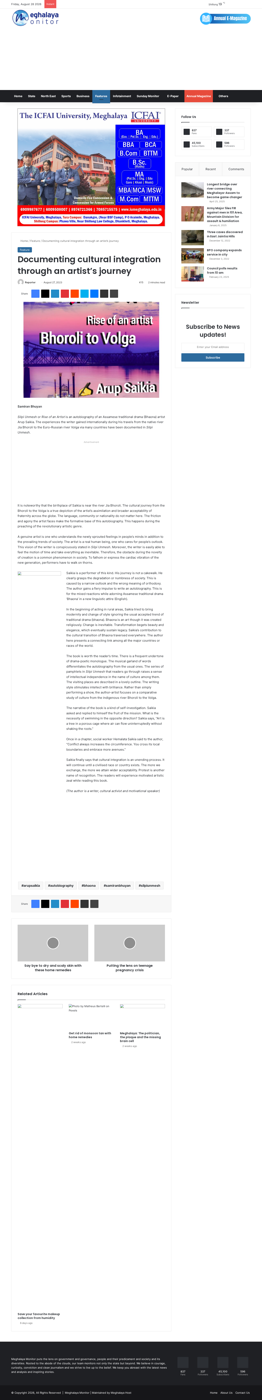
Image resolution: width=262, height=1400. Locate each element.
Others (223, 96)
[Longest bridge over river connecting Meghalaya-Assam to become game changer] (192, 190)
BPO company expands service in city (224, 252)
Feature (35, 240)
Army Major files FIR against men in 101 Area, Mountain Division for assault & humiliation (225, 214)
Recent (211, 169)
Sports (66, 96)
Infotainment (122, 96)
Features (101, 96)
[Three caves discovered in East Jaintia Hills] (192, 237)
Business (83, 96)
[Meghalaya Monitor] (35, 18)
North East (48, 96)
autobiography (61, 885)
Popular (187, 169)
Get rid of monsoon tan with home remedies (90, 1035)
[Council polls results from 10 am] (192, 274)
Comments (236, 169)
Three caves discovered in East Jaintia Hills (225, 234)
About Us (226, 1392)
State (31, 96)
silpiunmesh (150, 885)
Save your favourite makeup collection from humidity (39, 1316)
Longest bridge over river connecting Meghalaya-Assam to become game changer (224, 190)
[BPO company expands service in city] (192, 255)
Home (18, 96)
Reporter (30, 282)
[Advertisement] (131, 59)
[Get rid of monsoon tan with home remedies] (91, 1016)
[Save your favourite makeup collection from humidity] (40, 1157)
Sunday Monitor (148, 96)
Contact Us (242, 1392)
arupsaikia (32, 885)
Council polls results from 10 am (222, 270)
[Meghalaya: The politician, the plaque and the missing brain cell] (142, 1016)
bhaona (90, 885)
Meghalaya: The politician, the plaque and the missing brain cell (140, 1037)
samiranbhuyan (118, 885)
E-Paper (173, 96)
